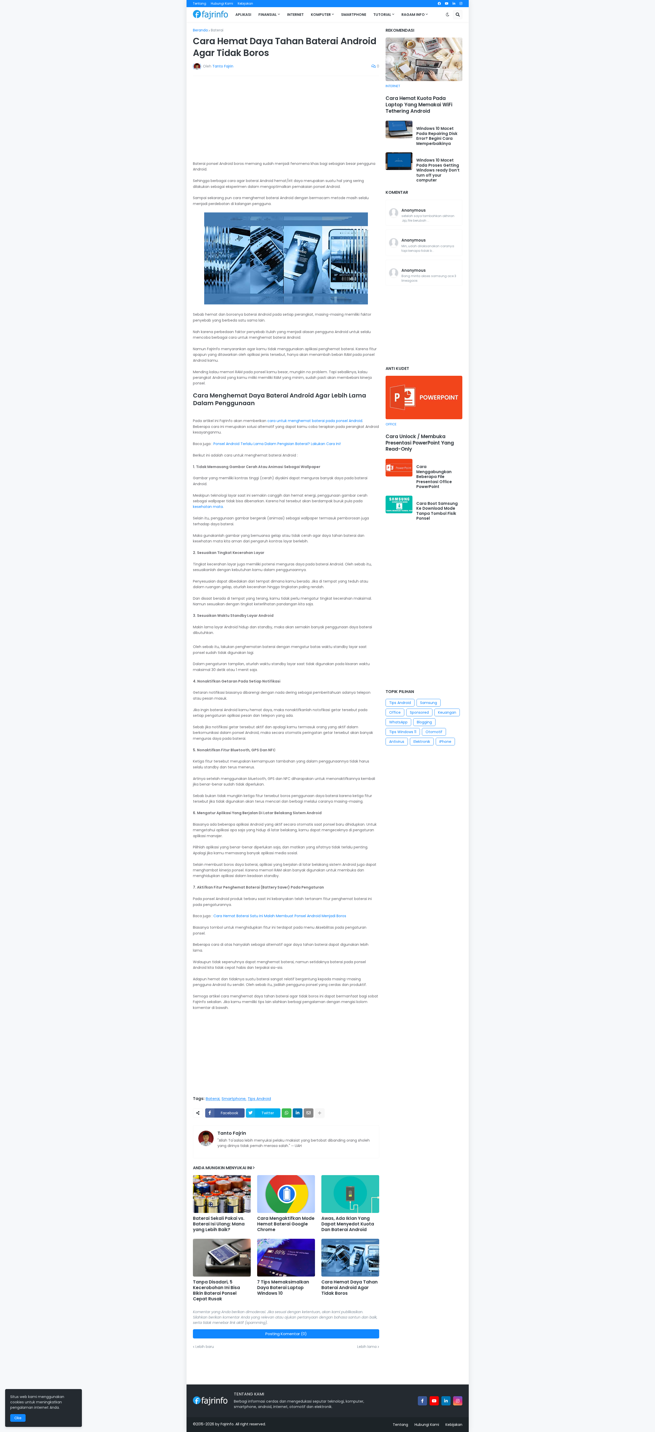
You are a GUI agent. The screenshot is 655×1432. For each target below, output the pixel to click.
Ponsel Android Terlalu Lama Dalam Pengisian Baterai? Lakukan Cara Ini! (277, 443)
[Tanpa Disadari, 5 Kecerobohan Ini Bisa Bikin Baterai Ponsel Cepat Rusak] (222, 1258)
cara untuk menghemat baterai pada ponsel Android (314, 420)
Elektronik (421, 741)
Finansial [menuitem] (267, 14)
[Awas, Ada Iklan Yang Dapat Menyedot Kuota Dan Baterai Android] (350, 1194)
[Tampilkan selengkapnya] (319, 1113)
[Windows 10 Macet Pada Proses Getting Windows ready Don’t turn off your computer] (399, 161)
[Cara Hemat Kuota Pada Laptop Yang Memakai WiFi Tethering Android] (424, 59)
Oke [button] (17, 1417)
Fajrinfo (227, 1424)
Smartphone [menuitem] (353, 14)
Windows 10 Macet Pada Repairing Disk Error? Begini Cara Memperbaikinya (436, 136)
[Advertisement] (286, 118)
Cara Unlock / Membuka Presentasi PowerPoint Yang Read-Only (420, 443)
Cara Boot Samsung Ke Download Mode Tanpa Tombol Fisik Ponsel (437, 511)
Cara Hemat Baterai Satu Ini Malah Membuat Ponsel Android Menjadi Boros (279, 915)
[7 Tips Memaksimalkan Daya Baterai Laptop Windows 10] (286, 1258)
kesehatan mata (208, 506)
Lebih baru (204, 1346)
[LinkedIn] (297, 1113)
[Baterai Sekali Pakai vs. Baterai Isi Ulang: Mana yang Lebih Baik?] (222, 1194)
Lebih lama (367, 1346)
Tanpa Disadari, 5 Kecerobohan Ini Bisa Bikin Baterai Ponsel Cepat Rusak (216, 1290)
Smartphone (234, 1099)
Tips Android (259, 1099)
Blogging (424, 722)
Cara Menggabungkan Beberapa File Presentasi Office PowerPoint (434, 476)
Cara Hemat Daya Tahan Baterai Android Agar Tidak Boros (349, 1287)
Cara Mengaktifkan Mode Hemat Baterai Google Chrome (285, 1223)
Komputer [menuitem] (321, 14)
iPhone (445, 741)
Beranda (200, 30)
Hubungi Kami (222, 3)
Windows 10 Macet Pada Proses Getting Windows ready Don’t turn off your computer (438, 170)
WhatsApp (398, 722)
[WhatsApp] (286, 1113)
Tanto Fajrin (231, 1133)
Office (395, 712)
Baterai (217, 30)
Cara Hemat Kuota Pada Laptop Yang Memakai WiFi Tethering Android (419, 104)
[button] (447, 14)
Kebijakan (245, 3)
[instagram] (461, 3)
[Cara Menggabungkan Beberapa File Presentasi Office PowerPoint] (399, 467)
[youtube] (447, 3)
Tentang (199, 3)
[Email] (308, 1113)
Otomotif (433, 731)
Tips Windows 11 (402, 731)
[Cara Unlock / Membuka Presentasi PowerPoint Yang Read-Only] (424, 397)
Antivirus (396, 741)
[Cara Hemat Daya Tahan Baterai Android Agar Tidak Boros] (350, 1258)
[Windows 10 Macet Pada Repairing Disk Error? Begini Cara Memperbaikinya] (399, 129)
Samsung (428, 702)
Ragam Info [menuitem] (413, 14)
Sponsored (419, 712)
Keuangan (447, 712)
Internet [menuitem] (295, 14)
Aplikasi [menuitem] (243, 14)
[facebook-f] (422, 1400)
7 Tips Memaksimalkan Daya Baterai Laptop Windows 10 (283, 1287)
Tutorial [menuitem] (382, 14)
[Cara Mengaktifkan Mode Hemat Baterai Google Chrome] (286, 1194)
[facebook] (439, 3)
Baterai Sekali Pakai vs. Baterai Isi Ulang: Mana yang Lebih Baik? (219, 1223)
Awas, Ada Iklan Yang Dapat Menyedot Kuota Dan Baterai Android (347, 1223)
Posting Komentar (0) (286, 1333)
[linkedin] (454, 3)
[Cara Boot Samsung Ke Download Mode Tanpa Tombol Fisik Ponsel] (399, 504)
